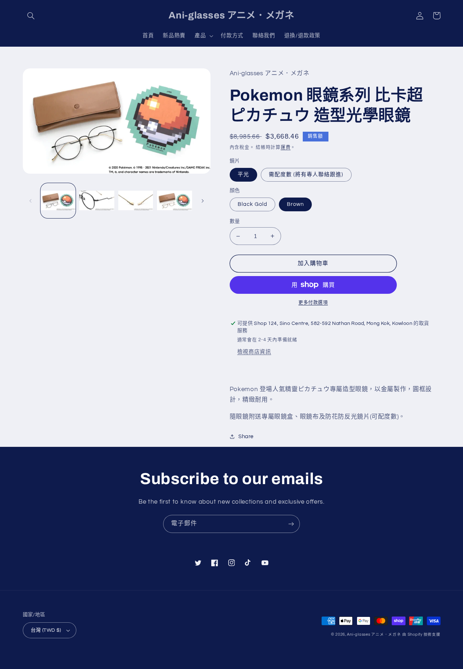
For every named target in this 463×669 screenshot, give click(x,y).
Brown (295, 204)
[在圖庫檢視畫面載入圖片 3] (135, 201)
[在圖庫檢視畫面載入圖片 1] (58, 201)
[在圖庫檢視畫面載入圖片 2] (96, 201)
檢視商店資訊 (254, 352)
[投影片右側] (203, 201)
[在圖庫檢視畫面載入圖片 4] (174, 201)
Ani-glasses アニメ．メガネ (374, 634)
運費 (285, 147)
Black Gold (253, 204)
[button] (31, 15)
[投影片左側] (31, 201)
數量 (235, 221)
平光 (243, 174)
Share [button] (246, 436)
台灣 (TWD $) (46, 630)
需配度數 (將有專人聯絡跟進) (306, 174)
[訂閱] (291, 524)
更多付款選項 (313, 302)
